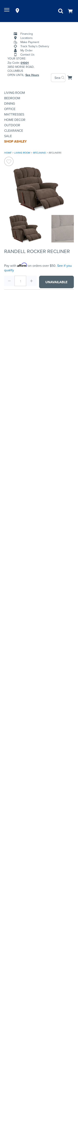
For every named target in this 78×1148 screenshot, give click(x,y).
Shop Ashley (15, 141)
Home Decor (14, 119)
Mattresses (14, 114)
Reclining (39, 153)
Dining (9, 103)
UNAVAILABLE (56, 282)
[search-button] (63, 77)
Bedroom (12, 98)
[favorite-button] (9, 162)
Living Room (14, 92)
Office (9, 109)
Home (7, 153)
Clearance (13, 130)
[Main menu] (7, 10)
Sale (8, 136)
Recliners (55, 153)
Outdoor (12, 125)
